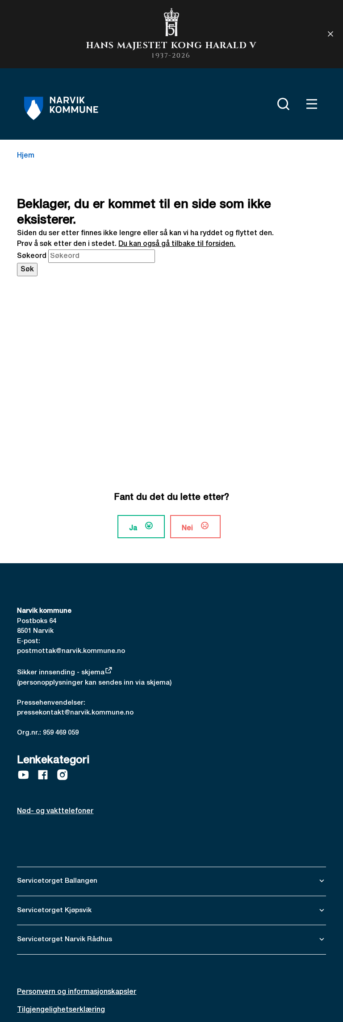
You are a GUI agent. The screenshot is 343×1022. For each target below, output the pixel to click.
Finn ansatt (260, 102)
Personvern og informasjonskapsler (76, 992)
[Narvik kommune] (61, 108)
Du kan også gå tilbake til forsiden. (176, 244)
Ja (133, 528)
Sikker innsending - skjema (61, 672)
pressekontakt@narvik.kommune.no (75, 713)
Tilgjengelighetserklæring (61, 1010)
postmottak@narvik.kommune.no (71, 651)
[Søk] (281, 104)
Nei (187, 528)
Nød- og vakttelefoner (55, 811)
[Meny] (310, 104)
